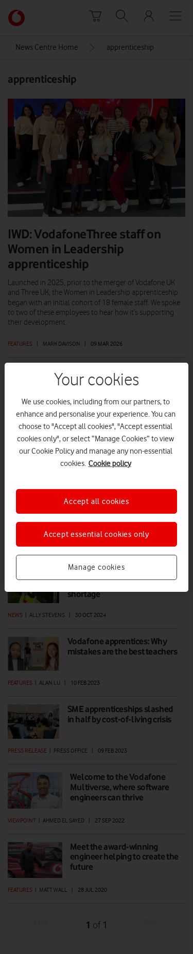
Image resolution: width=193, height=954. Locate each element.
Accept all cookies (96, 501)
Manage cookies (96, 567)
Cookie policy (110, 462)
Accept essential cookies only (96, 534)
